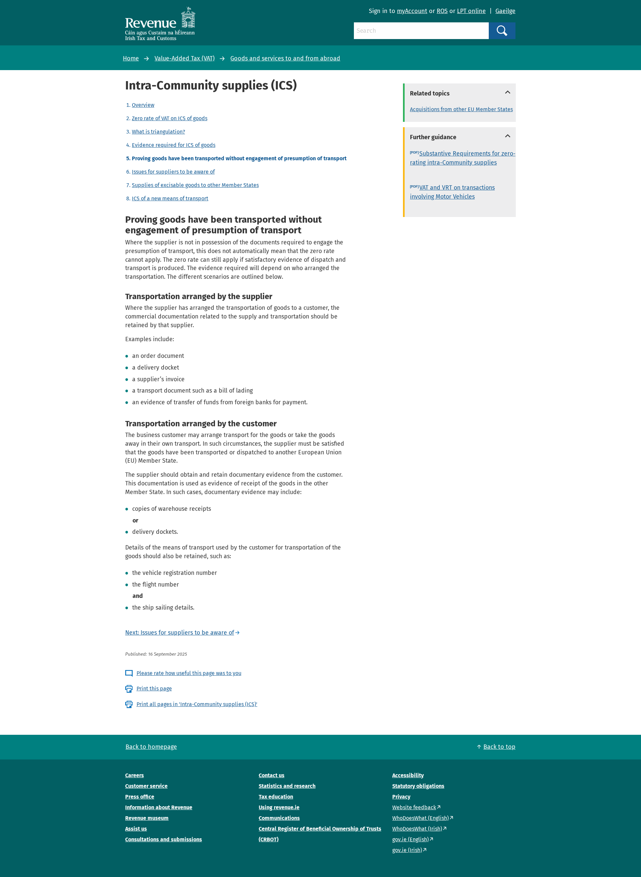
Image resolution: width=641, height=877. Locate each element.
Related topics (430, 93)
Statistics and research (287, 786)
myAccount (412, 11)
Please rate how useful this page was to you (189, 673)
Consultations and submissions (163, 839)
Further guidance (433, 137)
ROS (442, 11)
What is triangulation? (158, 132)
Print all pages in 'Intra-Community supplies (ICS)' (197, 704)
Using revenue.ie (279, 807)
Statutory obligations (418, 786)
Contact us (271, 775)
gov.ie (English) (410, 839)
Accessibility (408, 775)
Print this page (154, 688)
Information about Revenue (158, 807)
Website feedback (414, 807)
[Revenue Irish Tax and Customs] (160, 23)
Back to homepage (151, 746)
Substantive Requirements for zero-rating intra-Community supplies (462, 158)
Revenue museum (147, 818)
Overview (143, 105)
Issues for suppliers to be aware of (173, 172)
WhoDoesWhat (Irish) (417, 829)
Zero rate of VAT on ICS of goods (169, 118)
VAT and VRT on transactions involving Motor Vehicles (452, 192)
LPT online (471, 11)
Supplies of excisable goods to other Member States (195, 185)
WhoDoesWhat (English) (420, 818)
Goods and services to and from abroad (285, 58)
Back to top (499, 746)
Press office (139, 797)
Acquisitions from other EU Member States (461, 109)
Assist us (136, 829)
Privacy (401, 797)
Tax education (276, 797)
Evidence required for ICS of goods (173, 145)
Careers (134, 775)
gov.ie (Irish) (407, 850)
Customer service (146, 786)
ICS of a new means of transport (170, 198)
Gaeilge (505, 11)
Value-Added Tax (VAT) (185, 58)
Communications (279, 818)
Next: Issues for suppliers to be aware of (179, 632)
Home (131, 58)
